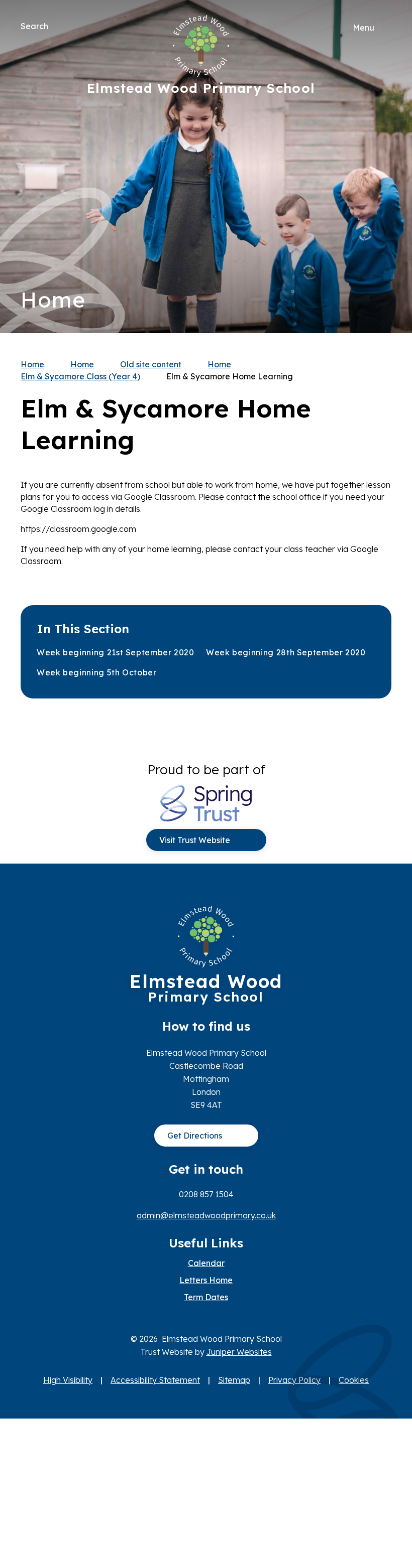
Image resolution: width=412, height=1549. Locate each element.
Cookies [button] (354, 1380)
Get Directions (194, 1136)
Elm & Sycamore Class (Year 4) (80, 376)
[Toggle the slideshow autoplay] (380, 197)
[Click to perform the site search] (57, 26)
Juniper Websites (239, 1352)
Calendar (206, 1263)
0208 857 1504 (206, 1194)
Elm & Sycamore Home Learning (229, 376)
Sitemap (234, 1380)
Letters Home (206, 1280)
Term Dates (206, 1297)
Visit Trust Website (194, 840)
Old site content (150, 364)
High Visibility (67, 1380)
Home (32, 364)
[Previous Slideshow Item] (380, 167)
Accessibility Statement (155, 1380)
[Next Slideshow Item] (380, 136)
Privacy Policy (294, 1380)
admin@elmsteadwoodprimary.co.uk (206, 1215)
